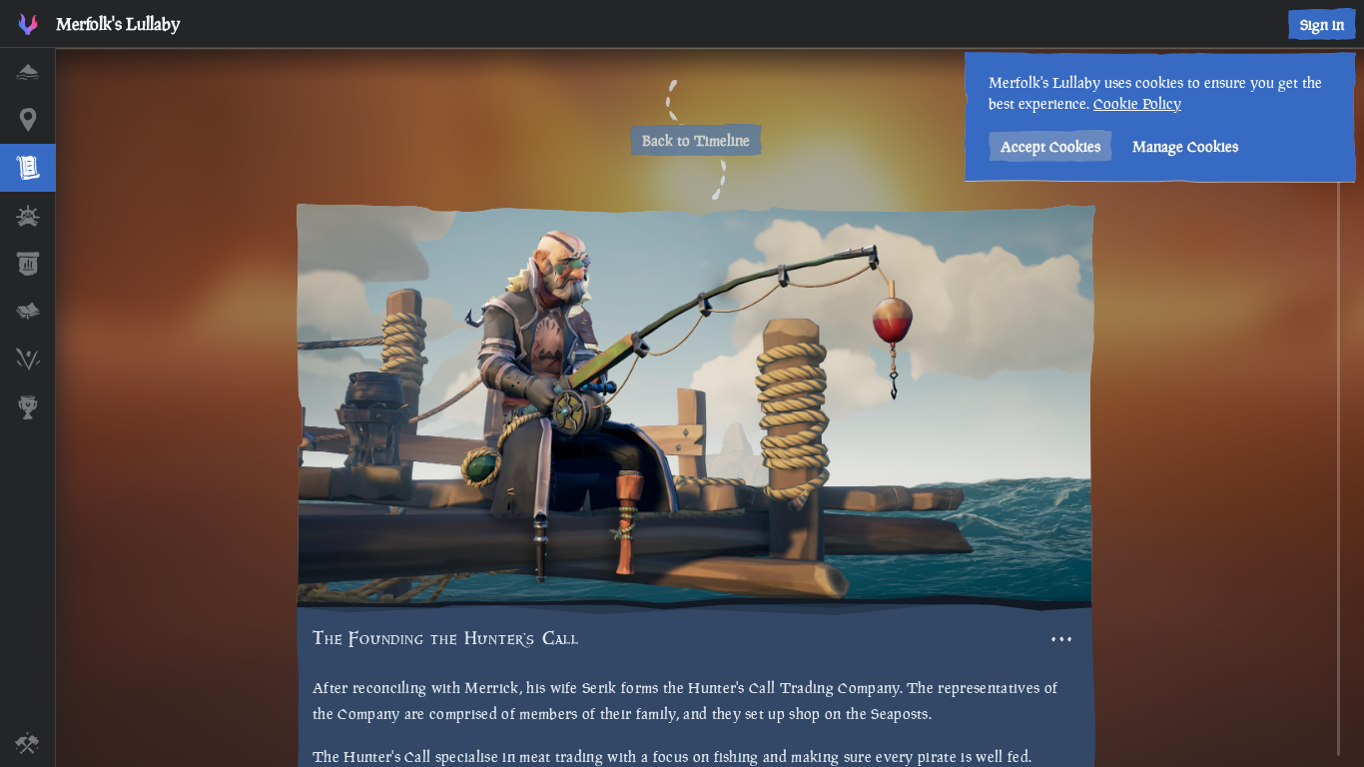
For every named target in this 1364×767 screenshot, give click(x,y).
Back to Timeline (696, 140)
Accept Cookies (1050, 146)
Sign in (1322, 24)
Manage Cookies (1185, 146)
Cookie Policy (1137, 103)
